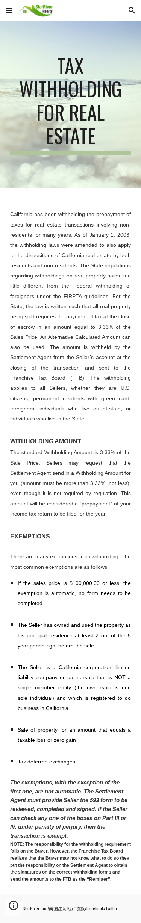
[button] (9, 10)
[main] (70, 104)
